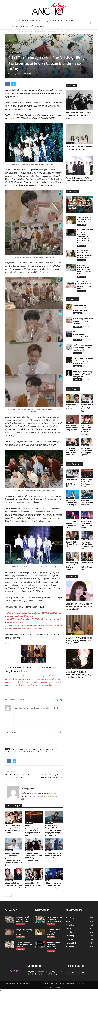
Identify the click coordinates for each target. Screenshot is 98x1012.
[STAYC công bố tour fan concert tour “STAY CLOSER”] (69, 320)
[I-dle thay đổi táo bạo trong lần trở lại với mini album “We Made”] (69, 307)
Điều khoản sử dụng (58, 983)
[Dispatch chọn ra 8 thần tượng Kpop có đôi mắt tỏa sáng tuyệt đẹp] (87, 398)
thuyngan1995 (27, 788)
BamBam (14, 749)
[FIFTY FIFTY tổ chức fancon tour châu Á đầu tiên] (79, 134)
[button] (90, 23)
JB (40, 749)
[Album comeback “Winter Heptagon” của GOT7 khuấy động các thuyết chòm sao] (33, 844)
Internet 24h (71, 943)
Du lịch (35, 21)
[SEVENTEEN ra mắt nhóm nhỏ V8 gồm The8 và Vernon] (9, 944)
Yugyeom (49, 752)
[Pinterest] (73, 973)
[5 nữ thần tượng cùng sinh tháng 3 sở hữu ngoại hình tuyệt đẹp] (72, 556)
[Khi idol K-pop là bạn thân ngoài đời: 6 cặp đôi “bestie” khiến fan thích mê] (13, 817)
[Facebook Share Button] (7, 84)
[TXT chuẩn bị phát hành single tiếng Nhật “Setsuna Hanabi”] (69, 334)
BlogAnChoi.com (34, 971)
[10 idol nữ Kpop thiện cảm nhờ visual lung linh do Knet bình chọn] (72, 494)
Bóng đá (69, 939)
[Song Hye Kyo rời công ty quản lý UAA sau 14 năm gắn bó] (69, 373)
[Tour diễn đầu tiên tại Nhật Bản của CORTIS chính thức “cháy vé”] (79, 100)
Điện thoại (70, 936)
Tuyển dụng (70, 983)
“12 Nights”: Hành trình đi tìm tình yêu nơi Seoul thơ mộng (18, 776)
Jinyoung (46, 749)
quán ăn (19, 423)
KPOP (53, 749)
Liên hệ (64, 987)
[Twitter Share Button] (13, 84)
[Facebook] (68, 973)
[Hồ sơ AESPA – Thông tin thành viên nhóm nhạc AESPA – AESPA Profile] (87, 515)
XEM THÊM (28, 806)
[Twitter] (83, 973)
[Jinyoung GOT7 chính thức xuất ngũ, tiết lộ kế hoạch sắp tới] (54, 844)
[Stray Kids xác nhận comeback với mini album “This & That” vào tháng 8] (9, 919)
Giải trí (15, 21)
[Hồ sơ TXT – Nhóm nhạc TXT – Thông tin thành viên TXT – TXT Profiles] (71, 284)
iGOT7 (28, 749)
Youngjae (41, 752)
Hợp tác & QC (80, 983)
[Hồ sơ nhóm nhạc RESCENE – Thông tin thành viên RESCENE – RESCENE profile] (71, 253)
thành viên (19, 521)
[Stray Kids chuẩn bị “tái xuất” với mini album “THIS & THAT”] (79, 165)
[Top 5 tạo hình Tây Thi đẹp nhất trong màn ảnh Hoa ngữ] (72, 419)
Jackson (35, 749)
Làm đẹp (45, 21)
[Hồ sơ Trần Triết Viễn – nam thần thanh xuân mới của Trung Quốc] (87, 494)
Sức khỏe (30, 26)
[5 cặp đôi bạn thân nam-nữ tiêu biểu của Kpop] (33, 874)
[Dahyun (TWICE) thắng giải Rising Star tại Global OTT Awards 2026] (79, 625)
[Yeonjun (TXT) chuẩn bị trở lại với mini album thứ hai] (9, 932)
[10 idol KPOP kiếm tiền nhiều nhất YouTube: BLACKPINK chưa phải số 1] (87, 419)
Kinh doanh (17, 26)
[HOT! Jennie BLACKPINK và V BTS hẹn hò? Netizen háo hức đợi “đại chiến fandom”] (72, 442)
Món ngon (70, 946)
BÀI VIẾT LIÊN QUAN (13, 806)
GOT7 (22, 749)
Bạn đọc (41, 26)
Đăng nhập (57, 700)
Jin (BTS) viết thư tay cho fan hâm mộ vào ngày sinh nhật (51, 776)
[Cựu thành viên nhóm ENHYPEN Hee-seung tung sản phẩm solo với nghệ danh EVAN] (79, 659)
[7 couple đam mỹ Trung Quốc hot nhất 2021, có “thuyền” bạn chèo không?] (87, 535)
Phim (68, 921)
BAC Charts (47, 987)
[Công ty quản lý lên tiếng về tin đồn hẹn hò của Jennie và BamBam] (13, 874)
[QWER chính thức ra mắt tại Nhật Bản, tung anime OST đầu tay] (69, 360)
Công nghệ (57, 21)
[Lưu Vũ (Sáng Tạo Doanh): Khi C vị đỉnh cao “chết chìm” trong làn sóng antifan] (72, 515)
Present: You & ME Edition (27, 752)
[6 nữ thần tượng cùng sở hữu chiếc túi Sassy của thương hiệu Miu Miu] (87, 556)
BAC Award (56, 987)
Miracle (14, 752)
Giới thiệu (46, 983)
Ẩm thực (25, 21)
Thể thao (69, 21)
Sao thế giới (18, 52)
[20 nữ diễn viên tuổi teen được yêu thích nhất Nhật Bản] (71, 220)
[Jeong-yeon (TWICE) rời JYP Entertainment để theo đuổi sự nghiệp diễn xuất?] (79, 591)
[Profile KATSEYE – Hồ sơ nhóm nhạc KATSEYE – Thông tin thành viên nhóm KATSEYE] (40, 919)
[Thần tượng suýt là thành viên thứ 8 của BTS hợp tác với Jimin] (72, 398)
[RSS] (78, 973)
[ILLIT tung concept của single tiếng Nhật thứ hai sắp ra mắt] (69, 347)
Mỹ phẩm (70, 925)
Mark (7, 752)
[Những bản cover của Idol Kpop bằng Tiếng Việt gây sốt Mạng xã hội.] (54, 874)
